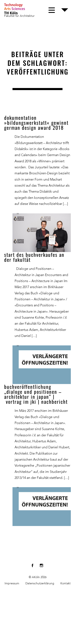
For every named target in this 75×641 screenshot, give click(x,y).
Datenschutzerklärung (39, 583)
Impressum (12, 583)
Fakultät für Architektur (19, 16)
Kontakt (65, 583)
